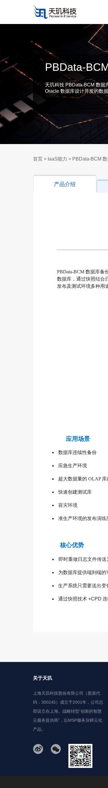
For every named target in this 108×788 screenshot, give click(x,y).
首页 (38, 158)
